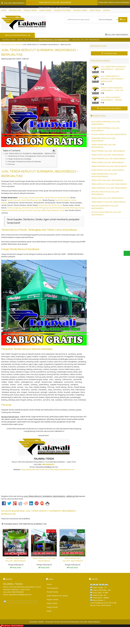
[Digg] (20, 504)
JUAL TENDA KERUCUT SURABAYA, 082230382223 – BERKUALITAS (30, 153)
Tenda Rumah (28, 208)
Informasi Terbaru (15, 44)
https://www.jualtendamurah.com (34, 469)
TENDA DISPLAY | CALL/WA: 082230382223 (108, 202)
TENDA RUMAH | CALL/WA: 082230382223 (54, 18)
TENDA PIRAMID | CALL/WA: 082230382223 (54, 8)
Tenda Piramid (44, 205)
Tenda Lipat (23, 198)
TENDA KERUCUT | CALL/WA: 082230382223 (55, 2)
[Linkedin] (31, 504)
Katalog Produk (110, 53)
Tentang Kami (52, 588)
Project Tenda (52, 600)
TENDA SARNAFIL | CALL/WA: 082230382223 (109, 188)
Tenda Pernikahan (62, 200)
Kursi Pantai (12, 210)
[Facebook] (3, 504)
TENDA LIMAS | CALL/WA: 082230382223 (53, 29)
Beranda (4, 44)
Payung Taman (51, 208)
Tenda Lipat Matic (36, 198)
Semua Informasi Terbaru (110, 108)
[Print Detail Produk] (47, 504)
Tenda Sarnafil (63, 198)
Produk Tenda (52, 592)
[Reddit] (25, 504)
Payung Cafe (36, 200)
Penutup (11, 164)
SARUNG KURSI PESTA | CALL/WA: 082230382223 (57, 35)
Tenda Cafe (25, 200)
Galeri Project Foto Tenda (57, 596)
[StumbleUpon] (42, 504)
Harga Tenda (52, 607)
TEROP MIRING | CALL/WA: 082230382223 (108, 151)
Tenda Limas (56, 205)
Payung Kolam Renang (67, 208)
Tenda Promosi (13, 200)
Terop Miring (39, 208)
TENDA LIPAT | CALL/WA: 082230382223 (53, 24)
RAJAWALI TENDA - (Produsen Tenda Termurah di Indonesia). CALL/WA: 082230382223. (65, 622)
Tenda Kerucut (50, 198)
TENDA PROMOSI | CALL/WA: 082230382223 (109, 166)
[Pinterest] (36, 504)
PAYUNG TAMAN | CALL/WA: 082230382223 (108, 134)
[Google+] (14, 504)
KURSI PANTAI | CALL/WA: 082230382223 (54, 40)
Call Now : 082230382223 (13, 626)
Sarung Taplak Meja (42, 210)
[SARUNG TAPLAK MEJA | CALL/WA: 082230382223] (15, 542)
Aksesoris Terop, (58, 210)
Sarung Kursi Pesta (26, 210)
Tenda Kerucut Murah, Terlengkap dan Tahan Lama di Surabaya (31, 156)
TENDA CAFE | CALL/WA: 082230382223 (53, 13)
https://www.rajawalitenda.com (62, 469)
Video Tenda (52, 603)
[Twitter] (9, 504)
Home (49, 584)
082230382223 (48, 464)
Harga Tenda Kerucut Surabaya (19, 159)
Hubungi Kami (16, 568)
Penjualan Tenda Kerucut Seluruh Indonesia (24, 162)
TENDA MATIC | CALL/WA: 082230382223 (107, 155)
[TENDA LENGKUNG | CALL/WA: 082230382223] (72, 542)
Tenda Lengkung (14, 208)
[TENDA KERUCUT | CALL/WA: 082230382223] (44, 542)
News (49, 611)
